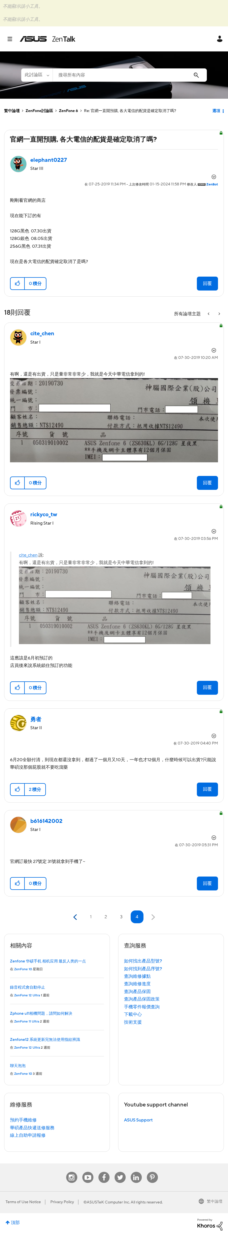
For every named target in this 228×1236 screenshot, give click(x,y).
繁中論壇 (12, 110)
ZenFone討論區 (39, 110)
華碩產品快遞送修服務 (32, 1128)
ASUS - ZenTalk (47, 39)
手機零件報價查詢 (142, 1007)
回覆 (207, 283)
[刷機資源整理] (219, 314)
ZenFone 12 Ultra (27, 995)
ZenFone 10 (23, 969)
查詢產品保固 (137, 991)
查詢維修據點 (137, 976)
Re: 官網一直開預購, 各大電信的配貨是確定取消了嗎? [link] (130, 110)
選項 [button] (216, 110)
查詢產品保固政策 (142, 999)
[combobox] (130, 75)
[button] (18, 283)
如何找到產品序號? (143, 969)
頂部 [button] (15, 1222)
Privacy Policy (62, 1202)
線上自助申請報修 (28, 1135)
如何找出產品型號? (143, 961)
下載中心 (133, 1014)
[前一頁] (76, 917)
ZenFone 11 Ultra (26, 1021)
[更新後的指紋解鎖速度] (209, 314)
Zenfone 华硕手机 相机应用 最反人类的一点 (48, 961)
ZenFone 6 (68, 110)
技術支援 (133, 1022)
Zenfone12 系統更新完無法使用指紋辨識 (45, 1039)
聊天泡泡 (18, 1065)
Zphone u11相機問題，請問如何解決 (41, 1013)
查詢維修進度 (137, 984)
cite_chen (28, 555)
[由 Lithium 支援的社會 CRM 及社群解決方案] (209, 1224)
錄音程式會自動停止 (27, 987)
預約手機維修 (23, 1120)
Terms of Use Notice (23, 1202)
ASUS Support (138, 1120)
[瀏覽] (13, 39)
